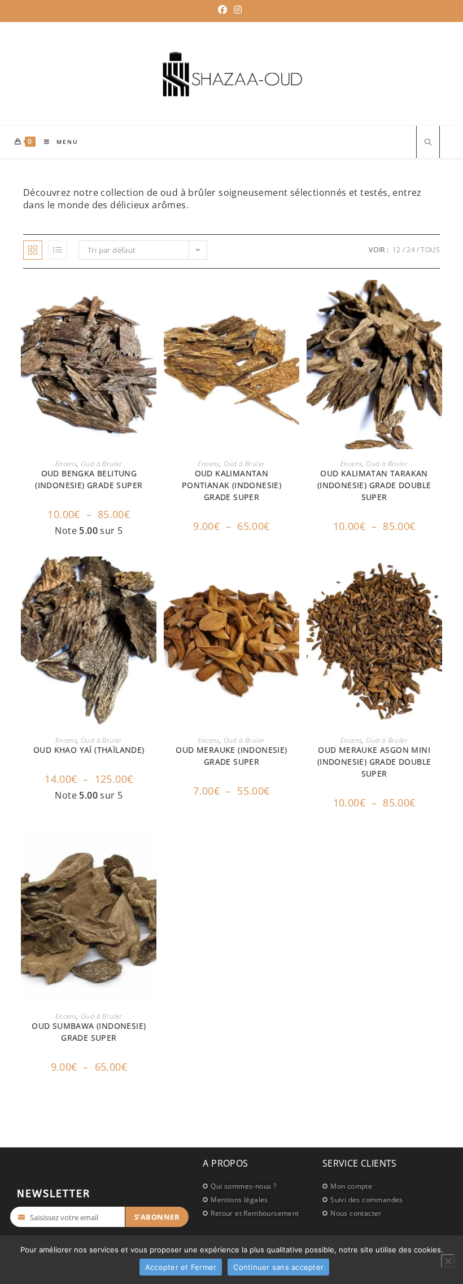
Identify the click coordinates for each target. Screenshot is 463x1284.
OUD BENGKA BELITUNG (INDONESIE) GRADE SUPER (88, 479)
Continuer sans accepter (278, 1267)
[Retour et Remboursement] (257, 1213)
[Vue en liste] (57, 250)
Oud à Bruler (102, 463)
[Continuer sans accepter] (448, 1261)
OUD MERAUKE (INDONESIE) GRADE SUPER (231, 755)
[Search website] (428, 143)
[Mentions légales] (257, 1199)
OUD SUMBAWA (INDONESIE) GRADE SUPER (89, 1031)
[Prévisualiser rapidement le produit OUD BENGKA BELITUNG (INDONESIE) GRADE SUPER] (150, 299)
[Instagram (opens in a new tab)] (237, 10)
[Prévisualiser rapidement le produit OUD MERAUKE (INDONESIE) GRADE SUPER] (293, 576)
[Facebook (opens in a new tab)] (224, 10)
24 (411, 250)
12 (396, 250)
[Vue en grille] (32, 250)
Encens (66, 463)
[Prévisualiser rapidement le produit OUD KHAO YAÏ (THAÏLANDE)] (150, 576)
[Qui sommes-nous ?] (257, 1186)
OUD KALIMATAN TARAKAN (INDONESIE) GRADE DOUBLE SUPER (374, 485)
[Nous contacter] (374, 1213)
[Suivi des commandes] (374, 1199)
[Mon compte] (374, 1186)
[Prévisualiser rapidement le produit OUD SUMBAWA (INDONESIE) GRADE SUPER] (150, 852)
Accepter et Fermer (181, 1267)
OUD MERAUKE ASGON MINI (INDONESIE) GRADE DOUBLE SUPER (374, 761)
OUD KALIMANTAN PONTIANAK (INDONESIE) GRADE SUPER (231, 485)
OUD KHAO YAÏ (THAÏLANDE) (89, 749)
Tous (430, 250)
